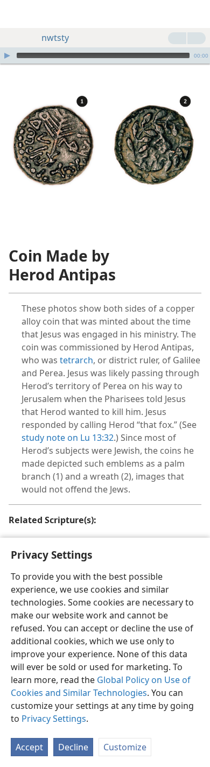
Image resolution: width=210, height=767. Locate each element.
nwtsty (55, 38)
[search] (196, 14)
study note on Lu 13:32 (68, 438)
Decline (73, 747)
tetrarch (76, 360)
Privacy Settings (54, 718)
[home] (16, 14)
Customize (124, 747)
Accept (29, 747)
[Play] (7, 55)
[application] (105, 55)
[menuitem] (16, 14)
